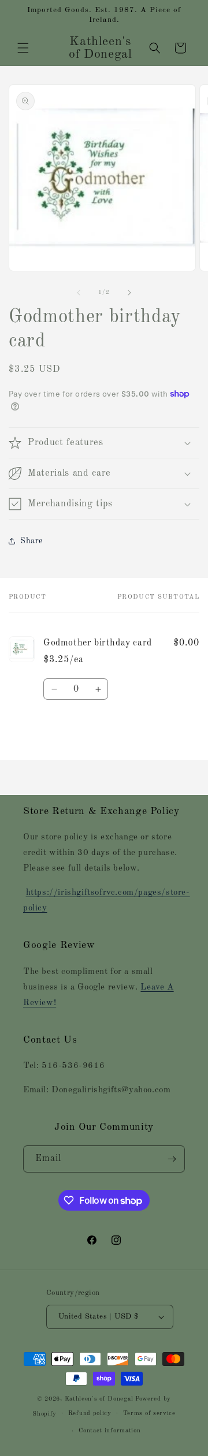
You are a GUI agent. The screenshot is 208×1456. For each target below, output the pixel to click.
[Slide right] (129, 292)
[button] (23, 48)
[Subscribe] (171, 1159)
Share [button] (31, 541)
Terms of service (149, 1413)
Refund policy (90, 1413)
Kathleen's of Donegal (100, 1399)
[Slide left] (78, 292)
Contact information (109, 1431)
